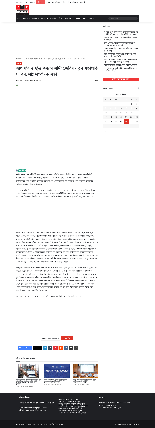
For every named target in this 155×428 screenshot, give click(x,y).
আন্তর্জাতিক (53, 18)
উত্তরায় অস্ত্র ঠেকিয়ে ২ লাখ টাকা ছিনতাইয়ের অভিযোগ (65, 2)
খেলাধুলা (43, 18)
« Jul (105, 132)
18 (111, 117)
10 (105, 113)
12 (116, 113)
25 (111, 121)
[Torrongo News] (22, 10)
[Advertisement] (57, 39)
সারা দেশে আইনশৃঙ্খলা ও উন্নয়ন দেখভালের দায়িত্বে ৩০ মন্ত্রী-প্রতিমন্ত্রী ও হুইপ (120, 60)
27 (121, 121)
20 (121, 117)
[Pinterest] (55, 348)
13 (121, 113)
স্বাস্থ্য (84, 18)
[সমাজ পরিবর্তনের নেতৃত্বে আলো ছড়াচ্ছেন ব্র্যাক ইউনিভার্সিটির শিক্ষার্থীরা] (57, 371)
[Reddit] (61, 348)
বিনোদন (78, 18)
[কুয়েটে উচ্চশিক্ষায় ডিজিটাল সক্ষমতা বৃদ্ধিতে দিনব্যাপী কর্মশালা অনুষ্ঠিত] (85, 371)
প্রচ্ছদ (18, 18)
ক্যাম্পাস (26, 59)
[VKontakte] (66, 348)
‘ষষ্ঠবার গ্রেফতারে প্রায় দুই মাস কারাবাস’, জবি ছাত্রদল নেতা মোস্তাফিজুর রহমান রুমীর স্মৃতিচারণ (28, 382)
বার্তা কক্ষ (19, 80)
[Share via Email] (71, 348)
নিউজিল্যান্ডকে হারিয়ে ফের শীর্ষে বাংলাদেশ (120, 65)
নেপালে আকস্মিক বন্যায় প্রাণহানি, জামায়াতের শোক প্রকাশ (121, 49)
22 (131, 117)
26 (116, 121)
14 (126, 113)
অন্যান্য (90, 18)
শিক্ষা (60, 18)
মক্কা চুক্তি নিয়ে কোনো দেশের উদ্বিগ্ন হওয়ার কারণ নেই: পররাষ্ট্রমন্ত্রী (120, 55)
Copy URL (66, 338)
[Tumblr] (50, 348)
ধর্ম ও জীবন (68, 18)
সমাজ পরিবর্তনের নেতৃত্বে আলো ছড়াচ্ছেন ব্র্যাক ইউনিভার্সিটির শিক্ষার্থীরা (55, 381)
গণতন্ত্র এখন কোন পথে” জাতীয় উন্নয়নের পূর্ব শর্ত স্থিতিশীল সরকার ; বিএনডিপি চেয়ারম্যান (121, 33)
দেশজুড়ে (34, 18)
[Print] (76, 348)
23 (136, 117)
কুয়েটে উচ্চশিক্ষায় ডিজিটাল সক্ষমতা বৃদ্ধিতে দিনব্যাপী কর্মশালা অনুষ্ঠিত (84, 381)
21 (126, 117)
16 (136, 113)
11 (111, 113)
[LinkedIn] (45, 348)
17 (105, 117)
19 (116, 117)
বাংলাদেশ (25, 18)
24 (105, 121)
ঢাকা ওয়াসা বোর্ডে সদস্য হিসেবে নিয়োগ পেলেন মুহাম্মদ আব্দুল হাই (119, 44)
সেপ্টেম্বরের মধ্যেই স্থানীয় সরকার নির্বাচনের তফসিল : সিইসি (120, 69)
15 (131, 113)
